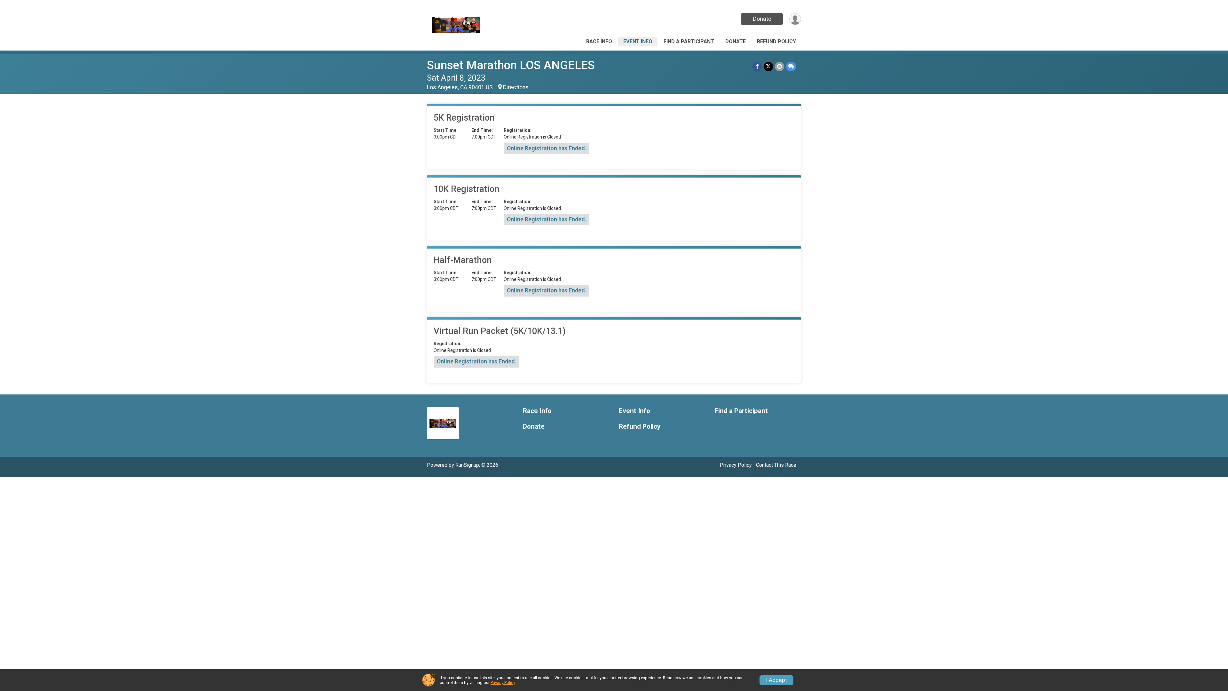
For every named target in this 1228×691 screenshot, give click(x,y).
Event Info (637, 41)
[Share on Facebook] (757, 66)
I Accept (776, 680)
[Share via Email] (779, 66)
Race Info (599, 41)
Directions (516, 87)
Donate (762, 18)
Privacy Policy (736, 465)
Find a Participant (689, 41)
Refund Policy (776, 41)
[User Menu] (795, 19)
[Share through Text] (791, 66)
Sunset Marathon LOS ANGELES (511, 65)
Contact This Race (776, 465)
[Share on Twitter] (768, 66)
